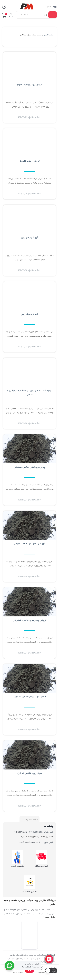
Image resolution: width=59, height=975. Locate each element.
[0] (29, 972)
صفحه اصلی (48, 35)
